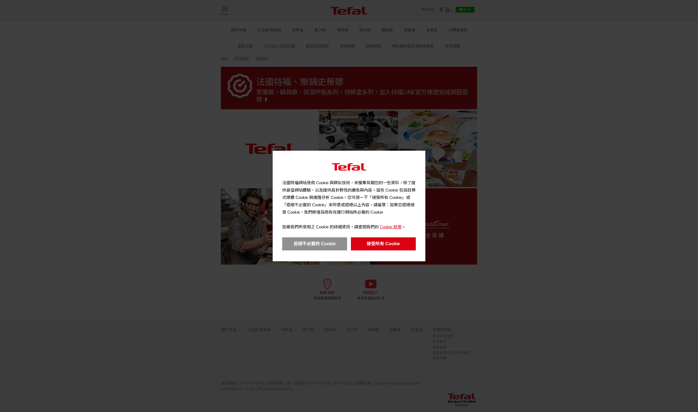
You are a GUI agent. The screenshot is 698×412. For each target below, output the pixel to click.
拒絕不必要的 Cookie (315, 243)
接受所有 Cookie (383, 243)
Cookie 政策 (391, 227)
